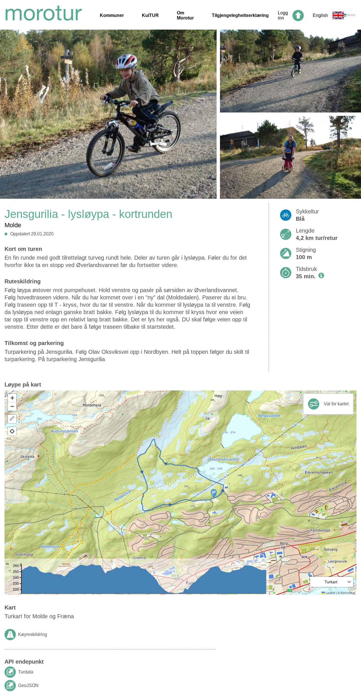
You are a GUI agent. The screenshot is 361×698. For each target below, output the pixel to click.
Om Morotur (185, 15)
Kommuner (112, 15)
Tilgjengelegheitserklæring (240, 15)
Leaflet (330, 592)
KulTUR (150, 15)
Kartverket (348, 592)
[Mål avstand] (12, 419)
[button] (213, 493)
